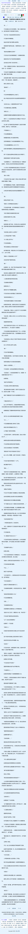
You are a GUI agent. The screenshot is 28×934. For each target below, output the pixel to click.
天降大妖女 (8, 12)
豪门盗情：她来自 (17, 925)
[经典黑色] (21, 14)
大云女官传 (13, 6)
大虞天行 (7, 8)
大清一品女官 (9, 10)
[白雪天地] (14, 14)
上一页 (8, 908)
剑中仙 (19, 919)
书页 (9, 0)
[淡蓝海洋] (8, 14)
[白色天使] (5, 17)
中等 (16, 17)
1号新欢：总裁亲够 (13, 919)
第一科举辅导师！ (10, 927)
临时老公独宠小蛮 (8, 925)
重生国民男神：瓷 (11, 921)
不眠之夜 (4, 921)
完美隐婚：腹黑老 (19, 923)
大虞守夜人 (18, 8)
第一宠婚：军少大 (11, 923)
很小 (11, 17)
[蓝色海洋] (3, 17)
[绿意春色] (15, 14)
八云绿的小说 (11, 21)
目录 (19, 0)
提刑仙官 (8, 6)
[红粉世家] (12, 14)
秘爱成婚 (24, 919)
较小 (13, 17)
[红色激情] (23, 14)
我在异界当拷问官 (21, 4)
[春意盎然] (21, 16)
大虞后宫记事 (20, 6)
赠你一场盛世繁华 (18, 927)
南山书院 (14, 0)
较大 (18, 17)
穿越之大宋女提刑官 (17, 2)
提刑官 (3, 6)
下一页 (19, 908)
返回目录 (14, 908)
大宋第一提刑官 (7, 4)
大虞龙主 (12, 8)
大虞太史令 (21, 10)
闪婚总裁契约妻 (19, 921)
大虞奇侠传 (15, 10)
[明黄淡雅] (9, 14)
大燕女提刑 (13, 4)
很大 (21, 17)
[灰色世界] (11, 14)
